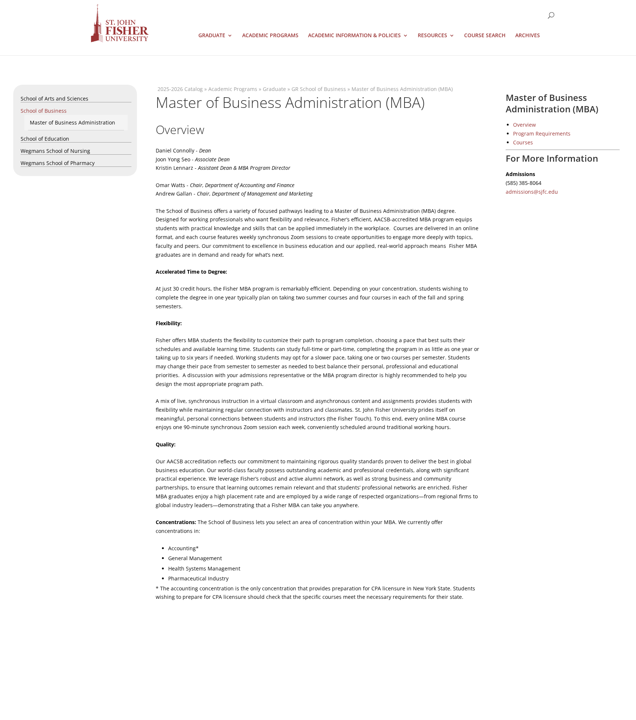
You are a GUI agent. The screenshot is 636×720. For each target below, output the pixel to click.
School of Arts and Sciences (54, 98)
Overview (524, 124)
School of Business (44, 110)
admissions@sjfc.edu (532, 191)
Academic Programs (270, 36)
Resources (432, 36)
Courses (523, 142)
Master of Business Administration (72, 122)
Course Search (485, 36)
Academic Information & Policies (354, 36)
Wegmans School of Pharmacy (58, 162)
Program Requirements (541, 133)
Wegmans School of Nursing (55, 150)
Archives (527, 36)
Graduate (211, 36)
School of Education (45, 138)
